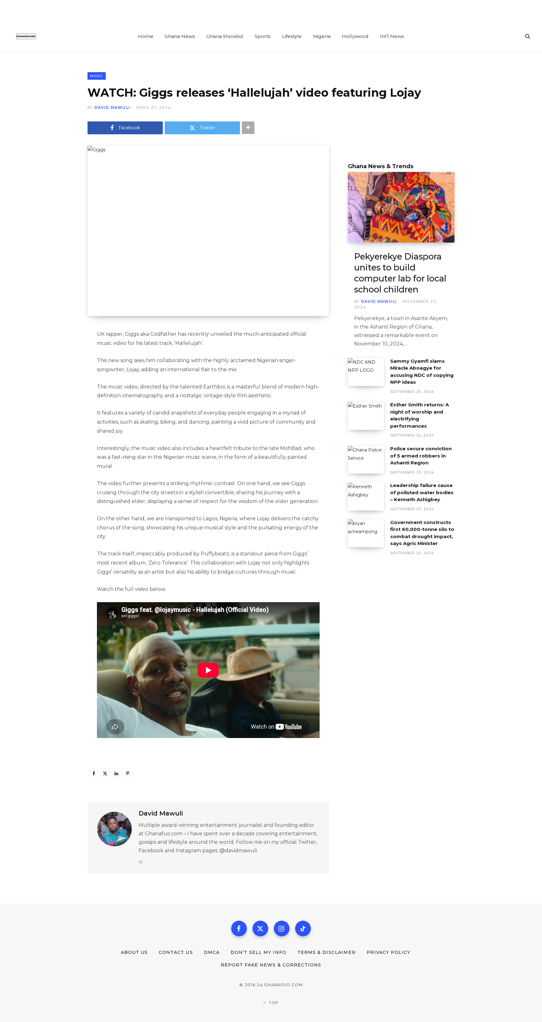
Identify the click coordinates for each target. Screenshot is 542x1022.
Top (273, 1002)
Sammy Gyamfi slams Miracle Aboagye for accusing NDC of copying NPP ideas (422, 371)
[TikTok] (303, 928)
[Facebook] (94, 773)
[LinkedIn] (116, 773)
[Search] (527, 36)
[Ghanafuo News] (26, 36)
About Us (134, 952)
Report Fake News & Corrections (271, 965)
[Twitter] (105, 773)
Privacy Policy (389, 952)
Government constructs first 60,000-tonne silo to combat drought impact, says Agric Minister (422, 533)
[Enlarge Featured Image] (208, 231)
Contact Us (176, 952)
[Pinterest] (128, 773)
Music (96, 76)
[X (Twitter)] (260, 928)
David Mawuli (112, 107)
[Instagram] (282, 928)
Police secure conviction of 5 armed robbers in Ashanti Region (421, 456)
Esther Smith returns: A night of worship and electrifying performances (419, 415)
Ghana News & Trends (380, 166)
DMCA (212, 952)
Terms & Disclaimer (326, 952)
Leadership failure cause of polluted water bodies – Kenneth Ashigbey (422, 492)
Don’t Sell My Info (258, 952)
